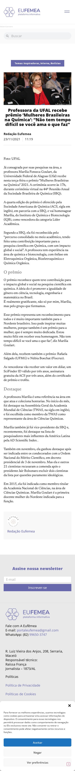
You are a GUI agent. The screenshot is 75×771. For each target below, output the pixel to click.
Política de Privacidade (22, 685)
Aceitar (37, 742)
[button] (69, 705)
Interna (44, 63)
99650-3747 (38, 634)
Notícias (56, 63)
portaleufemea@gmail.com (38, 630)
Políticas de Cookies (20, 694)
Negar (37, 752)
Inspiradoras (31, 63)
